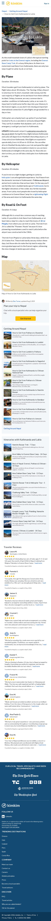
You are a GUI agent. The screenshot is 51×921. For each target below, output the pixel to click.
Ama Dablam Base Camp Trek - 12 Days (27, 502)
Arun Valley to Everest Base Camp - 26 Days (29, 454)
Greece (4, 836)
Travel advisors (7, 888)
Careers (5, 872)
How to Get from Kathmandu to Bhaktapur (29, 409)
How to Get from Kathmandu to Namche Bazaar (28, 391)
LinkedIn (9, 816)
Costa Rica (6, 855)
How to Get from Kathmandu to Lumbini (27, 342)
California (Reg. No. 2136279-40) (11, 823)
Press (4, 880)
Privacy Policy (7, 918)
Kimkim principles (8, 876)
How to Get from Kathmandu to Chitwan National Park (28, 372)
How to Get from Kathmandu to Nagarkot (28, 361)
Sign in (46, 3)
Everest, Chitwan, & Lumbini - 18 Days (27, 531)
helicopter (6, 177)
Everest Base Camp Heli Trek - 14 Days (27, 521)
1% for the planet (8, 908)
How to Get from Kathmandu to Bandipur (28, 400)
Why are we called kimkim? (11, 904)
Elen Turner (17, 301)
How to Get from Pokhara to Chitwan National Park (27, 381)
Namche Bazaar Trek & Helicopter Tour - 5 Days (28, 484)
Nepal (4, 11)
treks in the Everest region (19, 60)
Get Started (25, 318)
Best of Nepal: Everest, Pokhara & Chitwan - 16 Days (29, 465)
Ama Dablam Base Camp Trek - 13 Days (27, 473)
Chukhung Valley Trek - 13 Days (24, 492)
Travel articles (7, 900)
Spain (4, 852)
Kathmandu (38, 186)
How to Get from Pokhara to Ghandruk (27, 333)
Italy (3, 840)
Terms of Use (31, 915)
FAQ (3, 896)
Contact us (6, 868)
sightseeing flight (41, 194)
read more (38, 563)
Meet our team (7, 864)
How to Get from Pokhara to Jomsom (26, 419)
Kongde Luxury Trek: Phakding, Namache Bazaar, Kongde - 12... (28, 512)
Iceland (4, 844)
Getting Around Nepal (18, 11)
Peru (3, 848)
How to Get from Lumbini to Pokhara (26, 352)
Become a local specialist (11, 884)
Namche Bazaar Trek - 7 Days (23, 445)
